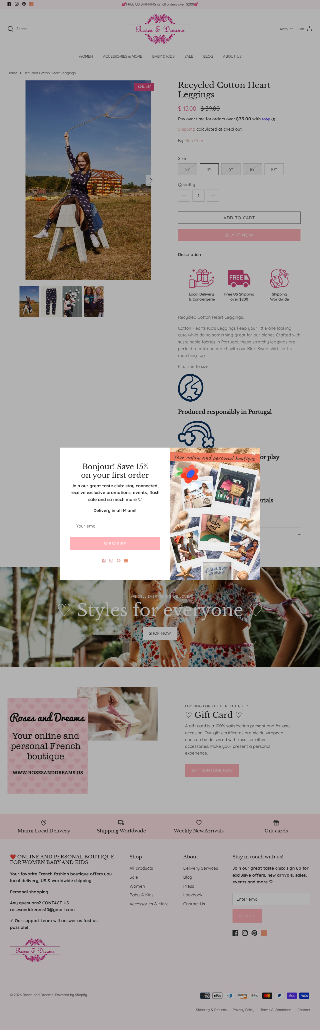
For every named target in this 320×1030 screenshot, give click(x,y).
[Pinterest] (118, 560)
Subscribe (115, 543)
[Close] (253, 453)
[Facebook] (104, 560)
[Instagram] (111, 560)
